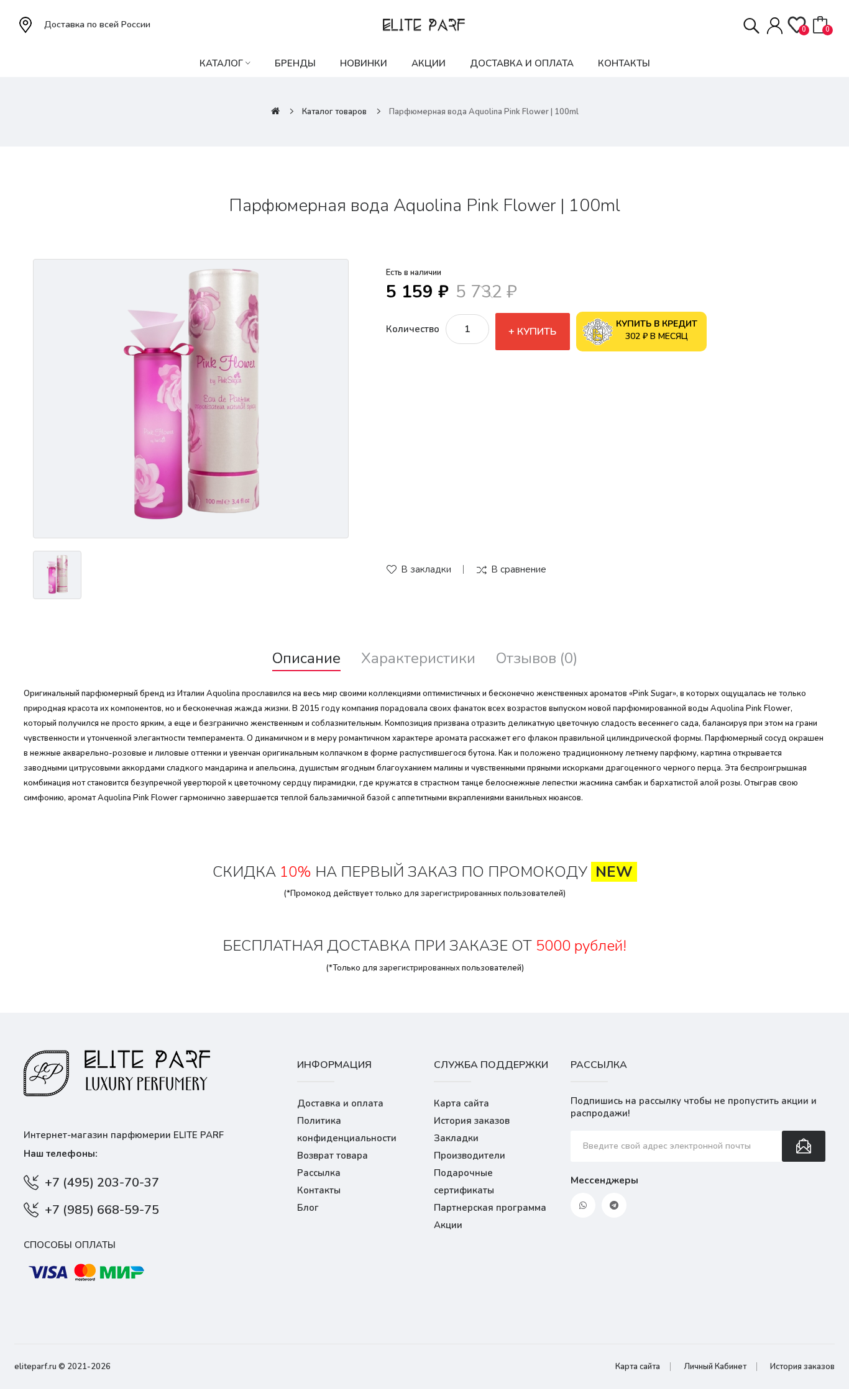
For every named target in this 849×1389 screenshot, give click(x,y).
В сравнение (518, 569)
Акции (448, 1225)
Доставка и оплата (340, 1103)
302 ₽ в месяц (656, 330)
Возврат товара (332, 1155)
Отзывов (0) (536, 658)
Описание (306, 658)
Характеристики (418, 658)
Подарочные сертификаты (464, 1182)
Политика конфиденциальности (347, 1129)
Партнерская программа (490, 1207)
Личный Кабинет (715, 1366)
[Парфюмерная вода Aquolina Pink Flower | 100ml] (191, 398)
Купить (536, 331)
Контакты (319, 1190)
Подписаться (803, 1146)
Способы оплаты (70, 1245)
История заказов (472, 1121)
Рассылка (319, 1173)
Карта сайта (461, 1103)
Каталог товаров (334, 111)
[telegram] (614, 1205)
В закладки (426, 569)
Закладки (456, 1138)
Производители (469, 1155)
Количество (412, 329)
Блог (308, 1207)
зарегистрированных (461, 893)
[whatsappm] (583, 1205)
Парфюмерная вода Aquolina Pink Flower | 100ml (484, 111)
